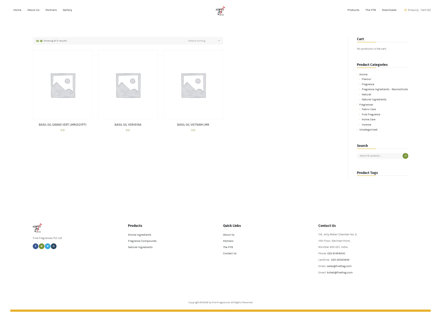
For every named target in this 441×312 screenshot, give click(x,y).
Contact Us (230, 253)
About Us (228, 234)
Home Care (368, 119)
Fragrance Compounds (142, 241)
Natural (366, 94)
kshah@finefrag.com (340, 272)
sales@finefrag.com (339, 266)
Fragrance (368, 84)
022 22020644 (339, 259)
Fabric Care (369, 109)
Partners (228, 241)
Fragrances (366, 104)
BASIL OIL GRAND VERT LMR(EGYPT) (62, 125)
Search (405, 156)
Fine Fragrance (371, 114)
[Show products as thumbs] (37, 41)
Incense (366, 124)
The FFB (228, 247)
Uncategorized (368, 129)
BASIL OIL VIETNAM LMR (193, 125)
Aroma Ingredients (139, 234)
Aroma (363, 74)
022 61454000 (336, 253)
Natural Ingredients (374, 99)
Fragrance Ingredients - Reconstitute (385, 89)
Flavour (366, 79)
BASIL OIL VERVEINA (128, 125)
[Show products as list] (41, 41)
